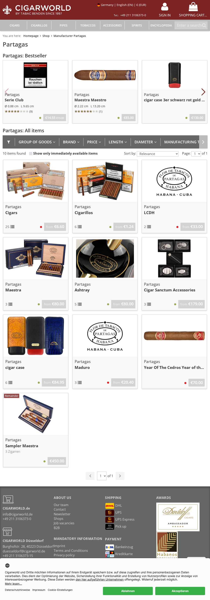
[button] (7, 91)
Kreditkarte (124, 554)
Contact (60, 509)
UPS (118, 512)
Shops (58, 518)
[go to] (203, 141)
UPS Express (125, 519)
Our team (61, 505)
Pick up (120, 526)
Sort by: (130, 153)
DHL (118, 505)
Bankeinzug (124, 547)
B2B (57, 528)
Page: (186, 153)
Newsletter (62, 514)
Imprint (59, 546)
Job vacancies (64, 523)
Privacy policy (64, 555)
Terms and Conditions (71, 550)
